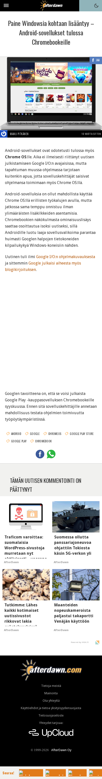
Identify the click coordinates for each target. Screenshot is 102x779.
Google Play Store (82, 434)
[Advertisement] (51, 328)
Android (16, 434)
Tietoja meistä (51, 686)
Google (35, 434)
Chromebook (43, 441)
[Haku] (85, 5)
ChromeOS (54, 434)
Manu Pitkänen (19, 134)
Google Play (18, 441)
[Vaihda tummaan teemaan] (96, 5)
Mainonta (51, 693)
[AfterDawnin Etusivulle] (51, 5)
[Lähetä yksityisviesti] (34, 134)
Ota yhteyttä (51, 700)
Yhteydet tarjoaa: (51, 723)
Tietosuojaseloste (51, 715)
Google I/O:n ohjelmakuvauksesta (65, 256)
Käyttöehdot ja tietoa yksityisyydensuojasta (51, 708)
